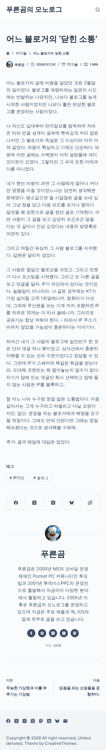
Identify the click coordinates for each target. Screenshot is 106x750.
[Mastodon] (41, 721)
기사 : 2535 (53, 645)
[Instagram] (25, 721)
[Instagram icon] (64, 633)
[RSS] (49, 721)
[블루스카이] (72, 503)
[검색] (98, 10)
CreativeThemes (61, 743)
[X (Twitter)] (34, 503)
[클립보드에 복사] (90, 503)
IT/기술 (72, 64)
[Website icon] (42, 633)
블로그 (40, 477)
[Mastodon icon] (75, 633)
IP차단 (17, 477)
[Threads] (53, 503)
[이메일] (65, 721)
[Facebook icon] (31, 633)
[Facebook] (16, 503)
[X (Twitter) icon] (53, 633)
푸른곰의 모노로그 (34, 9)
